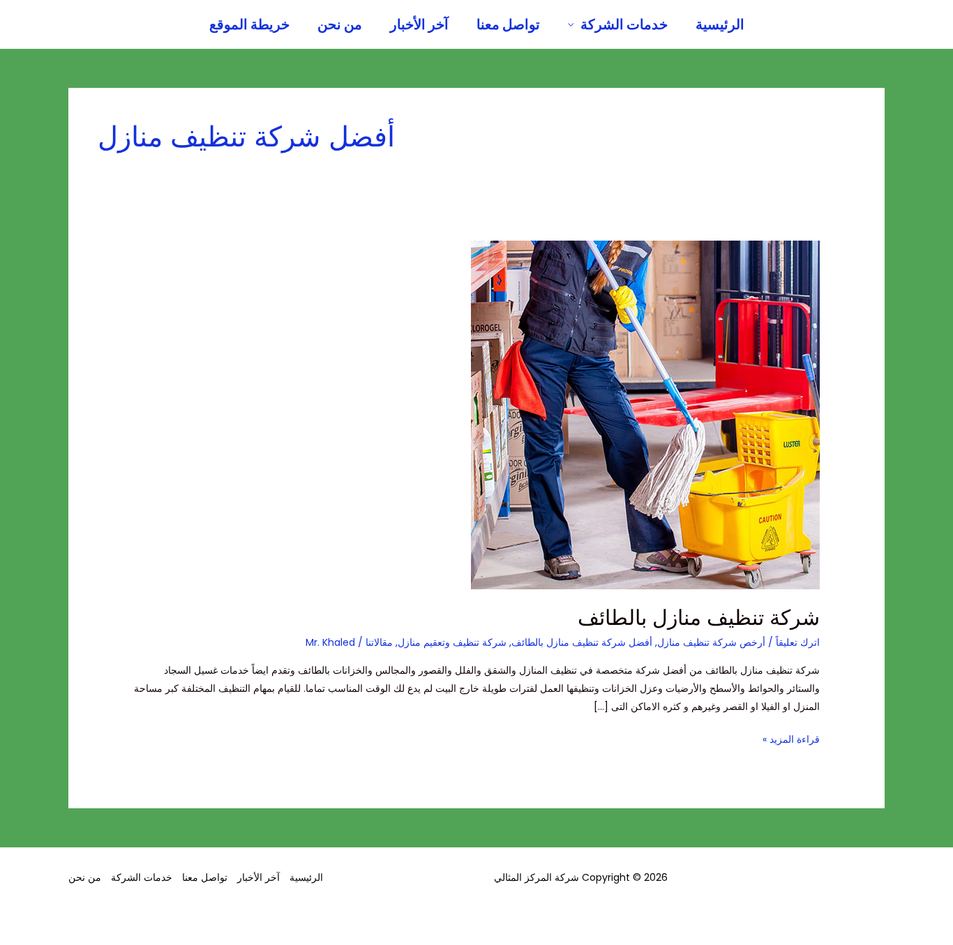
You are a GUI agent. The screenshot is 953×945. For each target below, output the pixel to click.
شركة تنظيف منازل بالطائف (699, 618)
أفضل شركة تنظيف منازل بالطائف (581, 642)
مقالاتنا (379, 642)
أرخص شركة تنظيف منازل (711, 642)
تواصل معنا (508, 24)
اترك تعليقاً (798, 642)
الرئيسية (720, 24)
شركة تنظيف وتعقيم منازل (452, 642)
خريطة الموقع (249, 24)
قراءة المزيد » (791, 738)
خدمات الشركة (624, 24)
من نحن (339, 24)
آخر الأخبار (419, 24)
